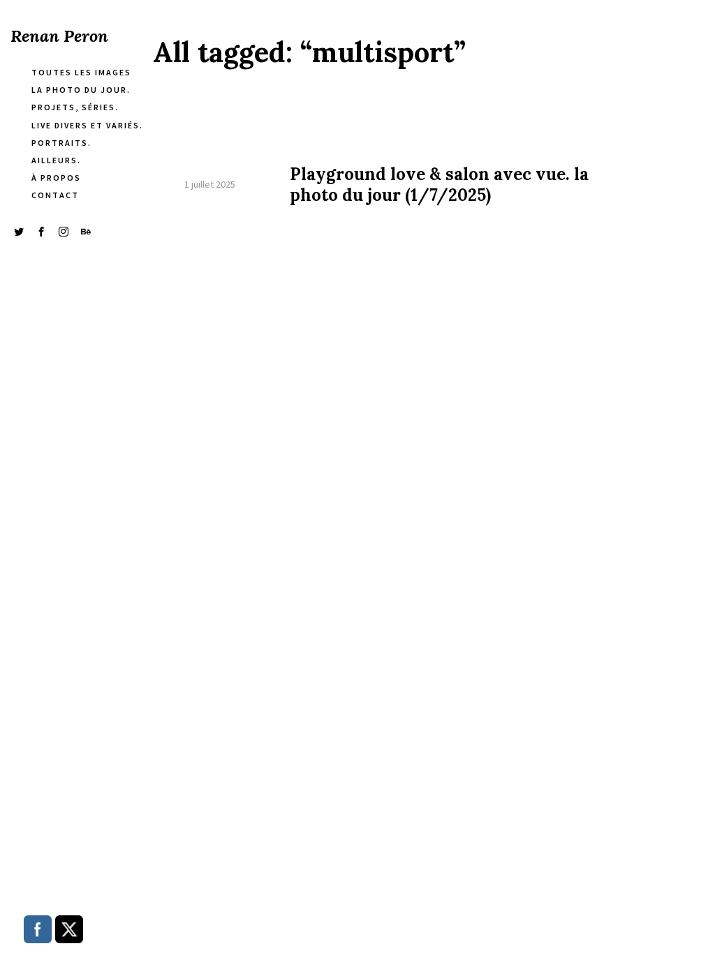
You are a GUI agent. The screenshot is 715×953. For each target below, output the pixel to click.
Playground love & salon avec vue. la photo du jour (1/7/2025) (439, 185)
